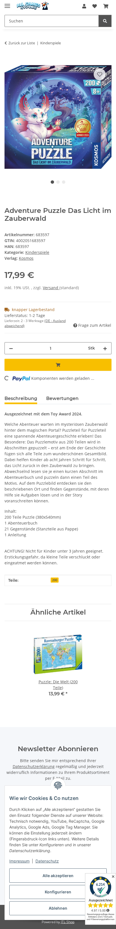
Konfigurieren (58, 891)
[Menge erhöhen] (105, 348)
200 (54, 580)
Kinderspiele (37, 252)
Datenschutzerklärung (34, 766)
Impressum (19, 861)
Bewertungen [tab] (62, 398)
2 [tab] (58, 182)
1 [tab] (52, 182)
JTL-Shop (67, 921)
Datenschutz (47, 861)
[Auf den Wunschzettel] (99, 74)
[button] (84, 6)
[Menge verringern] (11, 348)
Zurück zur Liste (21, 42)
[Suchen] (105, 21)
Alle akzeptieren (58, 875)
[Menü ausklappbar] (7, 3)
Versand (51, 287)
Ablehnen (58, 908)
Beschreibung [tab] (21, 398)
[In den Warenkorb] (9, 61)
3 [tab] (63, 182)
